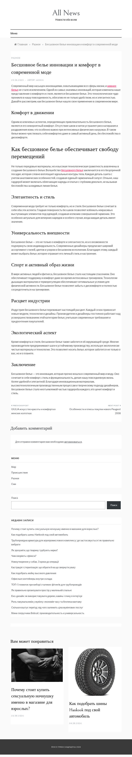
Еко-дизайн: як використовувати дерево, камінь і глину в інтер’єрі (46, 596)
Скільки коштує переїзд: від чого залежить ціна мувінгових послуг (47, 607)
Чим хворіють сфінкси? (24, 555)
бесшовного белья (72, 170)
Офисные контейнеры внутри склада (31, 578)
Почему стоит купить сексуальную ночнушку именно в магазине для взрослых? (55, 528)
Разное (15, 58)
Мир (13, 466)
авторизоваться (73, 441)
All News (66, 13)
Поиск (14, 497)
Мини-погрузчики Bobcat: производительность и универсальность (47, 613)
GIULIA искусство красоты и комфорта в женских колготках (33, 411)
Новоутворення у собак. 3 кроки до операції (35, 561)
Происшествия (19, 472)
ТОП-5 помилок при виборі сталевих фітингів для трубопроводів (46, 584)
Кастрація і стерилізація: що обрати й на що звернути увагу (43, 567)
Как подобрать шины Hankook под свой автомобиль (39, 534)
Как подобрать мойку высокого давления (33, 573)
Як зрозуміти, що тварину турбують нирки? (34, 550)
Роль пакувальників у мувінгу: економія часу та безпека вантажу (46, 601)
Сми (13, 483)
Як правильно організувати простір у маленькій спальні (41, 590)
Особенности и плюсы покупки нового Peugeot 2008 (95, 411)
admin (40, 80)
